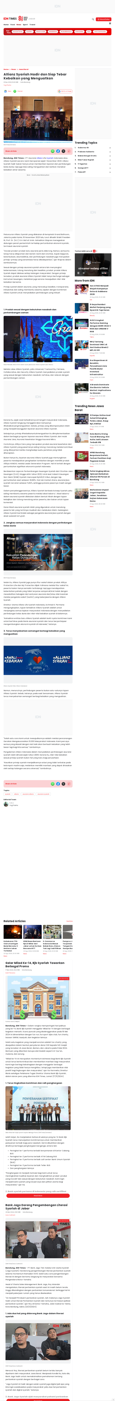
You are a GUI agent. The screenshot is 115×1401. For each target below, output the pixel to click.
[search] (93, 19)
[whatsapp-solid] (52, 151)
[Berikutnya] (73, 916)
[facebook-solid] (58, 151)
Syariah (50, 158)
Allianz (40, 158)
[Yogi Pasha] (6, 804)
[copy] (69, 151)
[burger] (110, 23)
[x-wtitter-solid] (63, 151)
